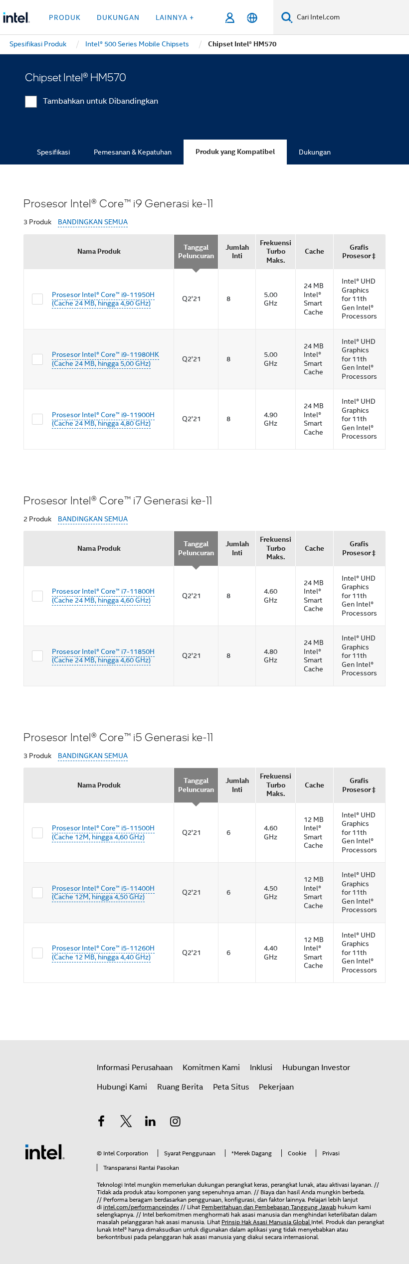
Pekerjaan (276, 1087)
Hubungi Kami (122, 1087)
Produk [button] (65, 17)
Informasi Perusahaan (135, 1068)
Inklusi (261, 1068)
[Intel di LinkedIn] (150, 1123)
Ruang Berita (180, 1087)
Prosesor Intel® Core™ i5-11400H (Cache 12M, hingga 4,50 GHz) (103, 893)
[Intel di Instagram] (175, 1123)
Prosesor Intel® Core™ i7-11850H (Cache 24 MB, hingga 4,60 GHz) (103, 656)
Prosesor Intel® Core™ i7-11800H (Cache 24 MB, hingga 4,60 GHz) (103, 596)
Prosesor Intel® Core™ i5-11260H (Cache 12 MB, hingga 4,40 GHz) (103, 952)
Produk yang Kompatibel (235, 152)
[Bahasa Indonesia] (252, 17)
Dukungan (315, 152)
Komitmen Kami (211, 1068)
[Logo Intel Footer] (45, 1151)
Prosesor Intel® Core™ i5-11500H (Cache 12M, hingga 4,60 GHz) (103, 832)
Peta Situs (231, 1087)
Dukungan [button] (118, 17)
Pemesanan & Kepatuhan (133, 152)
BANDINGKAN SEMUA (93, 222)
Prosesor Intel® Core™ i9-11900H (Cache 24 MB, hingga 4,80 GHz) (103, 419)
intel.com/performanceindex (141, 1207)
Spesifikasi (53, 152)
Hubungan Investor (316, 1068)
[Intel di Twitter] (126, 1123)
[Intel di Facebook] (101, 1123)
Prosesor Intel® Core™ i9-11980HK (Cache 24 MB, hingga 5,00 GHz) (105, 359)
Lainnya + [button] (175, 17)
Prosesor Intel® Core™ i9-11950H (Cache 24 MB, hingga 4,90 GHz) (103, 299)
